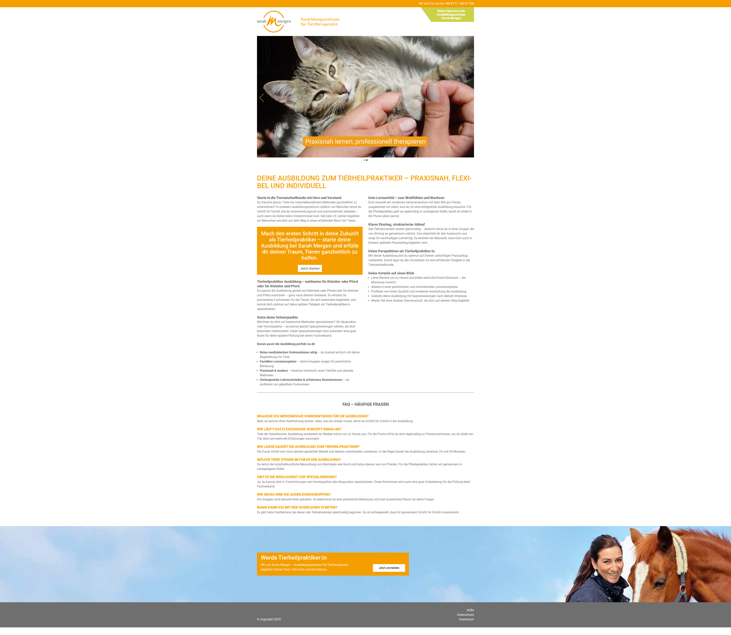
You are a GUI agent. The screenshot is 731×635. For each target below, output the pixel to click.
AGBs (470, 610)
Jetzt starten (310, 268)
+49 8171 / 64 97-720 (459, 3)
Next (469, 97)
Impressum (466, 619)
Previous (262, 97)
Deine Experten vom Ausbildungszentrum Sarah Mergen (451, 14)
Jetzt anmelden (389, 568)
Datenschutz (465, 615)
